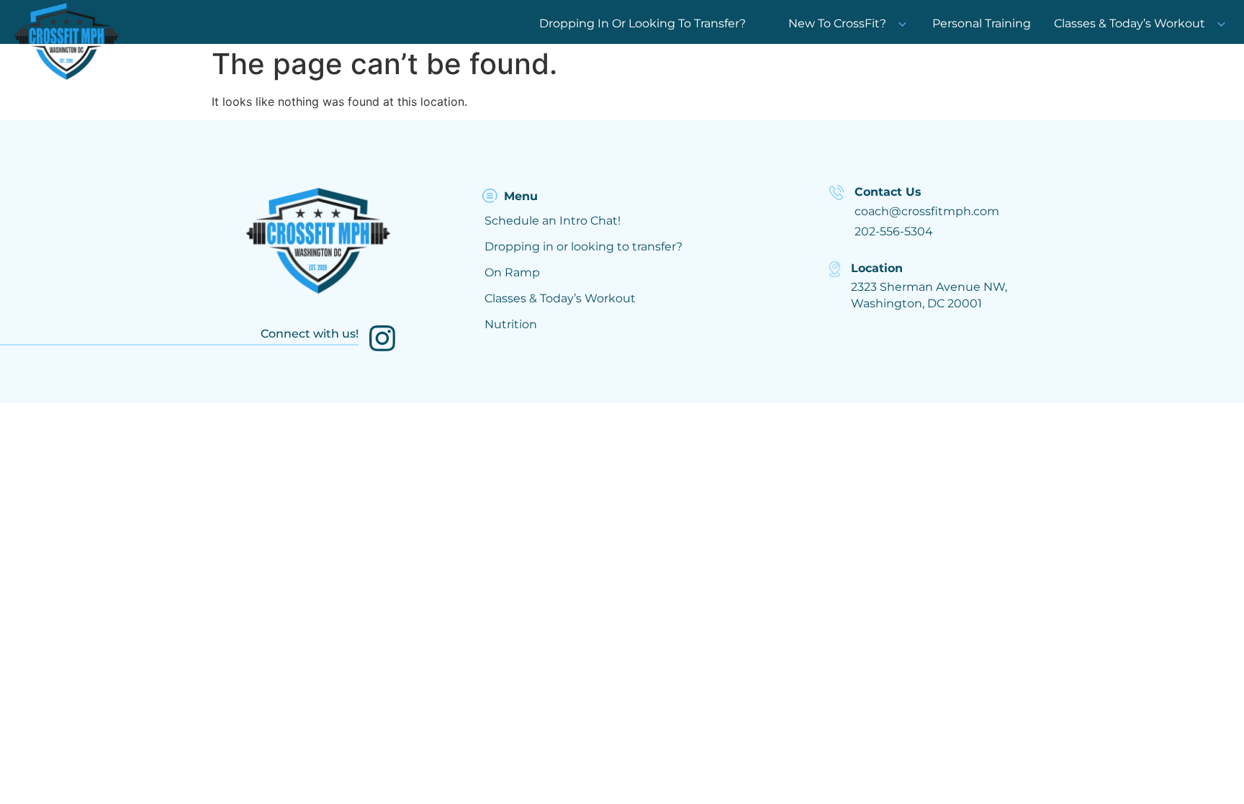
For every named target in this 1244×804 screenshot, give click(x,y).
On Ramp (512, 272)
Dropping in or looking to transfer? (583, 246)
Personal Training (981, 23)
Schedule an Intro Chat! (552, 220)
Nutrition (510, 324)
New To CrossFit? (837, 23)
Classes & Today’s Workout (1129, 23)
